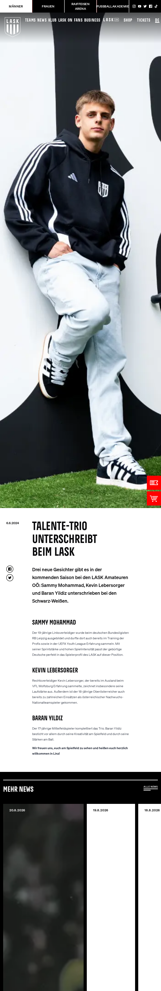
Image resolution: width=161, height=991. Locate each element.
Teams (30, 20)
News (42, 20)
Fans (78, 20)
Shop (128, 20)
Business (92, 20)
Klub (52, 20)
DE (157, 20)
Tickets (143, 20)
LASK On (65, 20)
